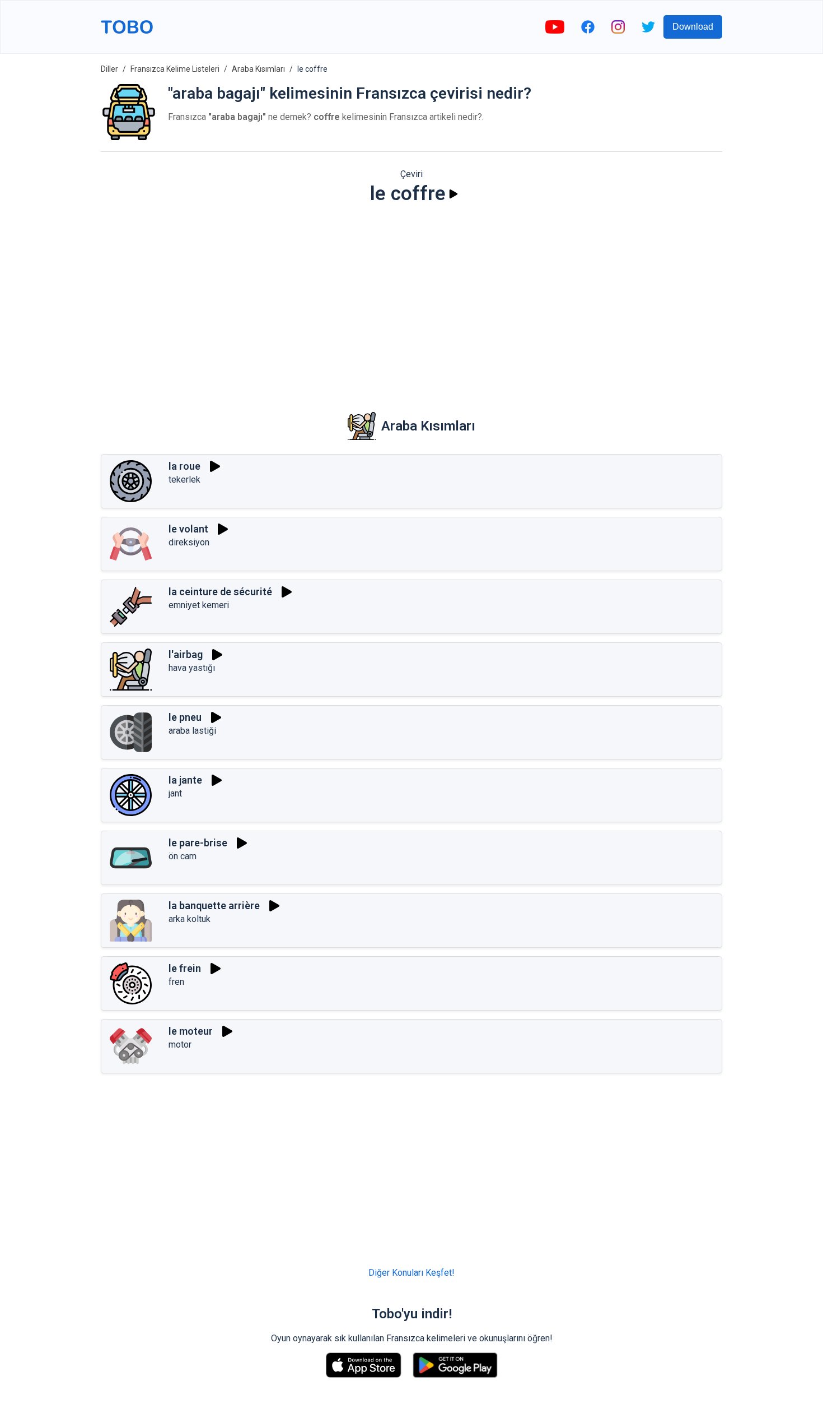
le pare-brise (198, 843)
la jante (185, 780)
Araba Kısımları (258, 68)
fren (176, 981)
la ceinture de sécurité (220, 592)
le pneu (185, 717)
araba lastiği (192, 730)
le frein (185, 968)
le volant (188, 529)
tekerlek (184, 479)
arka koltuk (190, 919)
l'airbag (186, 654)
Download (692, 26)
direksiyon (189, 542)
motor (180, 1044)
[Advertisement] (411, 300)
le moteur (191, 1031)
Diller (109, 68)
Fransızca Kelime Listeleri (174, 68)
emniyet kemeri (199, 605)
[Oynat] (453, 194)
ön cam (183, 856)
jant (175, 793)
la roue (184, 466)
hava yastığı (192, 668)
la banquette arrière (214, 905)
